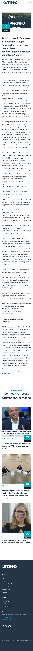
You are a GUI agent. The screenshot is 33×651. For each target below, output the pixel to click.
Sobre (3, 578)
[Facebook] (3, 626)
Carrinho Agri (5, 601)
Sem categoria (10, 438)
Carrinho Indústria (7, 604)
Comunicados (6, 587)
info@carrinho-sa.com (9, 619)
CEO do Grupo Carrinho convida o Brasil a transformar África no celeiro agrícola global (16, 446)
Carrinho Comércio (7, 607)
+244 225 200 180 (8, 617)
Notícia (3, 35)
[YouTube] (9, 626)
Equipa (4, 581)
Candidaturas (6, 590)
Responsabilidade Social (9, 584)
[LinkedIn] (6, 626)
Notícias (4, 592)
